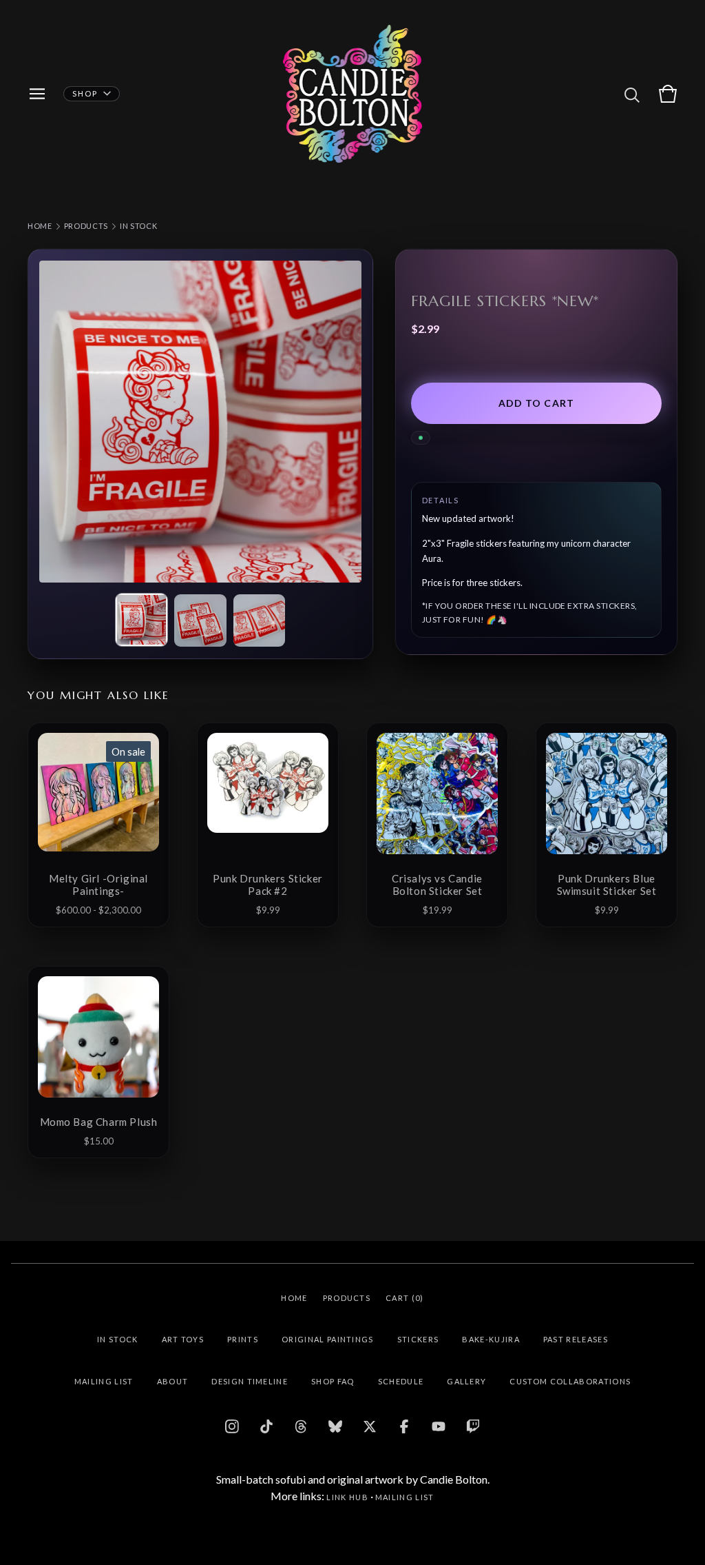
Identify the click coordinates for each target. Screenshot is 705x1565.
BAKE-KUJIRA (491, 1339)
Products (86, 225)
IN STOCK (138, 225)
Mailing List (104, 1381)
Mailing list (404, 1497)
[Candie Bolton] (353, 94)
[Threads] (301, 1426)
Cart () (405, 1297)
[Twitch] (473, 1426)
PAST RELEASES (575, 1339)
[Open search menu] (632, 93)
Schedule (401, 1381)
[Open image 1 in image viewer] (200, 422)
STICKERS (418, 1339)
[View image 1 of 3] (142, 620)
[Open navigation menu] (37, 93)
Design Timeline (249, 1381)
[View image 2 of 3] (200, 620)
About (173, 1381)
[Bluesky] (335, 1426)
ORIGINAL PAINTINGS (328, 1339)
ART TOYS (183, 1339)
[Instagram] (232, 1426)
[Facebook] (404, 1426)
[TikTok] (266, 1426)
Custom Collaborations (570, 1381)
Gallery (466, 1381)
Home (40, 225)
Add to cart (536, 403)
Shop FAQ (333, 1381)
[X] (369, 1426)
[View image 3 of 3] (259, 620)
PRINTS (242, 1339)
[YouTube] (438, 1426)
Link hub (347, 1497)
